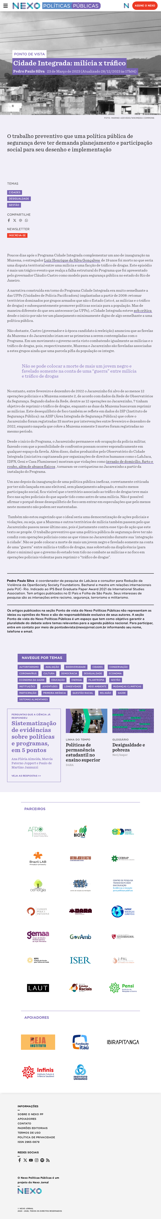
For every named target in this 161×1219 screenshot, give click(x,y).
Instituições (27, 686)
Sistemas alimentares (33, 699)
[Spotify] (42, 1160)
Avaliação (52, 667)
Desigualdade (19, 198)
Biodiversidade (76, 667)
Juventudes (50, 686)
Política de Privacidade (36, 1137)
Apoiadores (27, 1118)
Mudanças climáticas (127, 686)
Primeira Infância (54, 693)
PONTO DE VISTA (29, 54)
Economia (115, 673)
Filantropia (96, 680)
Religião (105, 693)
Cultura (49, 673)
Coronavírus (28, 673)
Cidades (14, 192)
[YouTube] (31, 1160)
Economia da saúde (32, 680)
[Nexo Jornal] (126, 5)
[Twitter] (25, 1160)
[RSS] (48, 1160)
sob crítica (143, 311)
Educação (58, 680)
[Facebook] (20, 1160)
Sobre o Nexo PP (30, 1114)
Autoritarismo (29, 667)
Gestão (14, 205)
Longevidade (72, 686)
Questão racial (83, 693)
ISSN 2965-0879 (28, 1142)
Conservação (118, 667)
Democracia (69, 673)
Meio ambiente (97, 686)
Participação (27, 693)
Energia (76, 680)
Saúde (122, 693)
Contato (24, 1123)
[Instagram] (37, 1160)
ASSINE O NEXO (145, 5)
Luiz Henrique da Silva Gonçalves (72, 260)
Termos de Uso (29, 1132)
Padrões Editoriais (33, 1128)
